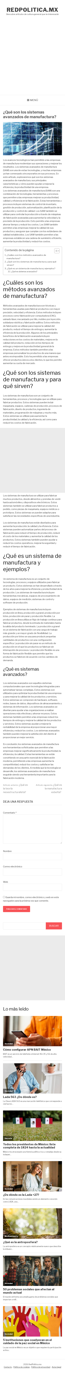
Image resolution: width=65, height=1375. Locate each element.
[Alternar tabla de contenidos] (55, 250)
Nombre (7, 851)
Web (5, 882)
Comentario (9, 812)
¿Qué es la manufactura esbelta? (49, 789)
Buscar (54, 925)
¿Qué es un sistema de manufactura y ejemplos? (31, 268)
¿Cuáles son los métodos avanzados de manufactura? (26, 257)
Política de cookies (21, 1367)
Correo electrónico (12, 866)
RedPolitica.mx (32, 9)
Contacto (8, 1367)
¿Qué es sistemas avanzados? (24, 271)
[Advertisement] (32, 61)
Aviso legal (56, 1367)
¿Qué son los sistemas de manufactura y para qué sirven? (31, 263)
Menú (34, 100)
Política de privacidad (40, 1367)
